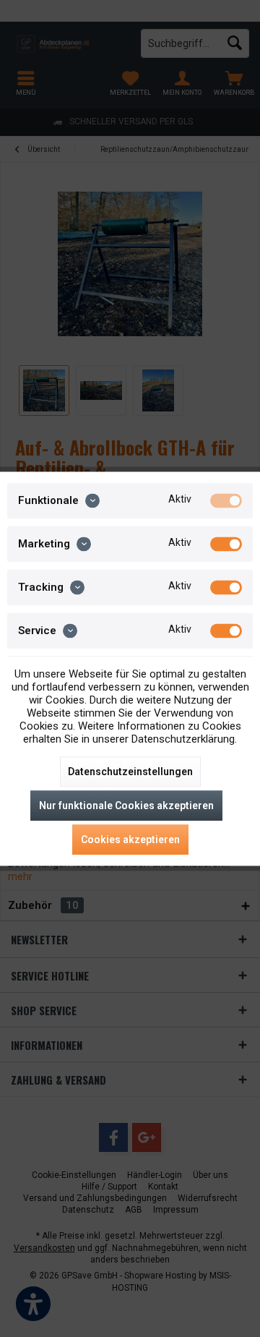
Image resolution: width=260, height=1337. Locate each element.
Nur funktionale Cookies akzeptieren (126, 805)
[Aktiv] (226, 500)
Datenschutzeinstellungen (130, 771)
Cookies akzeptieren (130, 839)
